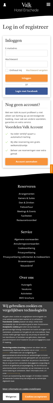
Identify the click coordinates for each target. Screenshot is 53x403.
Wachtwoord (11, 59)
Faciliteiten (26, 215)
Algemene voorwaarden (26, 239)
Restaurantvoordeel (27, 220)
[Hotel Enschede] (26, 7)
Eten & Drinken (26, 202)
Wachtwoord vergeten (37, 70)
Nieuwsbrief (26, 265)
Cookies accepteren (36, 396)
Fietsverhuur (26, 206)
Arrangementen (26, 193)
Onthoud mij (15, 70)
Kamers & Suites (26, 198)
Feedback (51, 169)
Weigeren (11, 396)
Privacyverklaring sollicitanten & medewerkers (26, 256)
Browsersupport (26, 261)
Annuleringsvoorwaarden (26, 243)
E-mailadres (11, 48)
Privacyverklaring (26, 252)
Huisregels (26, 284)
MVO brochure (26, 297)
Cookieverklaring (13, 373)
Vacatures (27, 289)
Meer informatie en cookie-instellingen (22, 388)
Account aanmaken (26, 161)
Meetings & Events (26, 211)
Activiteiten (26, 293)
